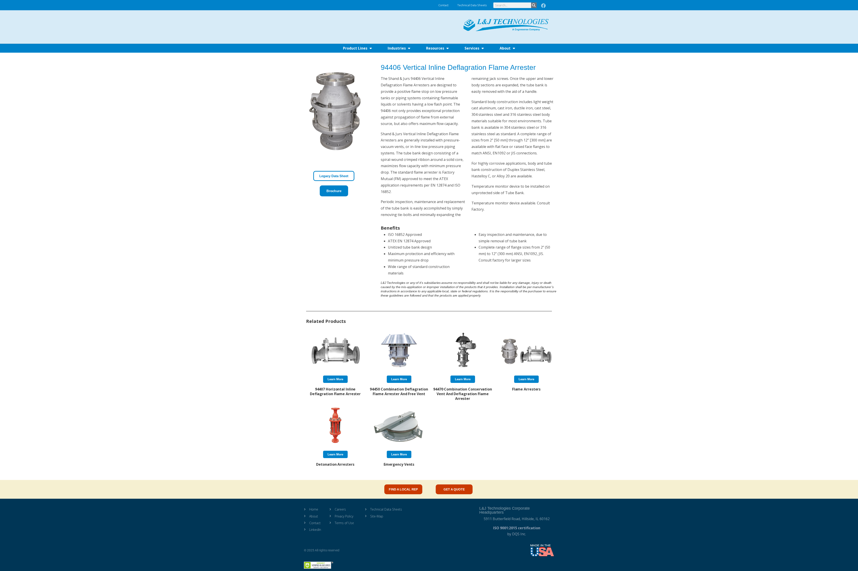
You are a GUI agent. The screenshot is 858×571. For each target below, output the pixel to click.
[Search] (534, 5)
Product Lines (355, 48)
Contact (443, 5)
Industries (397, 48)
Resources (435, 48)
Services (472, 48)
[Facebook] (543, 5)
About (505, 48)
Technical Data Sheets (472, 5)
